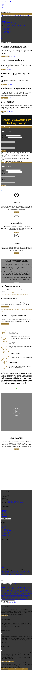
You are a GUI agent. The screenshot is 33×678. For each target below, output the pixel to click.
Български (4, 592)
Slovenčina (21, 598)
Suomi (15, 589)
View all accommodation (8, 293)
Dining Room (6, 26)
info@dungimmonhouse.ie (14, 502)
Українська (11, 595)
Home (4, 21)
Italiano (4, 516)
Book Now (3, 69)
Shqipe (8, 598)
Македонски (10, 590)
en (3, 5)
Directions (5, 29)
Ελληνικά (3, 589)
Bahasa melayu (19, 590)
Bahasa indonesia (6, 593)
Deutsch (4, 510)
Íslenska (17, 593)
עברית (13, 593)
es (2, 7)
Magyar (24, 592)
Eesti (7, 589)
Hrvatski (29, 592)
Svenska (25, 596)
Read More (16, 212)
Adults (3, 139)
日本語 (17, 595)
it (2, 10)
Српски (3, 598)
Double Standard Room (11, 24)
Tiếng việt (8, 596)
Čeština (17, 592)
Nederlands (28, 593)
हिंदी (21, 592)
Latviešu (3, 590)
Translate (14, 602)
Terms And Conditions (17, 574)
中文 (26, 598)
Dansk (29, 587)
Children (3, 145)
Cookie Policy (5, 574)
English (4, 511)
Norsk (22, 593)
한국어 (21, 595)
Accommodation (7, 22)
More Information (5, 307)
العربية (11, 589)
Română (19, 596)
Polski (2, 596)
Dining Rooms (4, 98)
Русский (14, 596)
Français (4, 514)
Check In (3, 135)
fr (2, 8)
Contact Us (5, 32)
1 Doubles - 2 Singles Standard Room (15, 25)
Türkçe (3, 595)
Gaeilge (19, 589)
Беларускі (11, 592)
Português (26, 595)
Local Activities (6, 28)
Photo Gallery (6, 31)
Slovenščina (14, 598)
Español (4, 513)
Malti (26, 590)
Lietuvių (25, 589)
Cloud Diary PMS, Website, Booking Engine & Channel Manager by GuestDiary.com (15, 572)
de (3, 4)
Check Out (4, 137)
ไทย (7, 595)
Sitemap (27, 573)
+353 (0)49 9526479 (7, 1)
